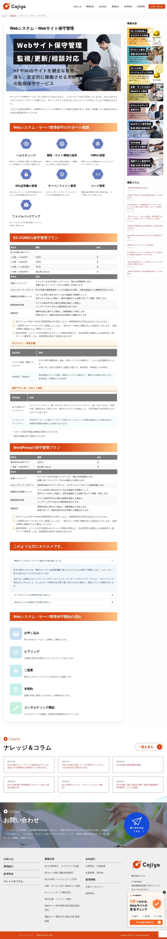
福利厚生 (90, 893)
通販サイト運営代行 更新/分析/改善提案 (62, 918)
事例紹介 (115, 6)
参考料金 (128, 6)
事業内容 (90, 6)
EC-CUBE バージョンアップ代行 (61, 879)
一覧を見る (146, 747)
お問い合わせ (157, 6)
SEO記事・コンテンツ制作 (58, 898)
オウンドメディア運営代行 (58, 892)
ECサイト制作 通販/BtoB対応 (59, 872)
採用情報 (141, 6)
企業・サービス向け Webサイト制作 (62, 885)
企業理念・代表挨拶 (95, 865)
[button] (63, 560)
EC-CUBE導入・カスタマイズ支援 (62, 865)
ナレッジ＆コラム (13, 881)
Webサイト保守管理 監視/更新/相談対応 (62, 907)
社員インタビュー (94, 886)
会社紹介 (103, 6)
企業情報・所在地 (94, 872)
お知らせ (77, 6)
